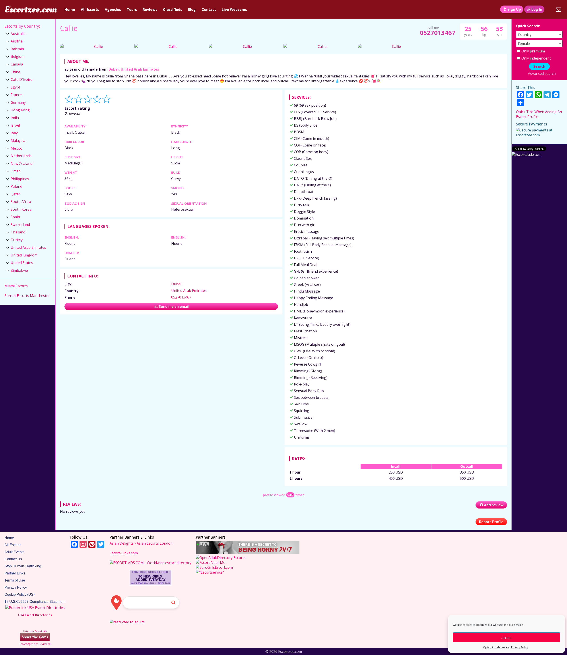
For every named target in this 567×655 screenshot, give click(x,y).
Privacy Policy (519, 647)
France (16, 94)
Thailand (18, 232)
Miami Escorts (16, 285)
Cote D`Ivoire (21, 79)
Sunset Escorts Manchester (27, 295)
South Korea (21, 209)
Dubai (114, 69)
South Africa (21, 201)
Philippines (20, 178)
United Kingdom (24, 255)
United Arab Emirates (140, 69)
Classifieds (172, 9)
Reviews (150, 9)
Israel (15, 125)
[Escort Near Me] (210, 562)
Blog (192, 9)
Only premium (532, 51)
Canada (17, 64)
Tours (132, 9)
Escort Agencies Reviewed (34, 643)
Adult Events (14, 552)
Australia (18, 33)
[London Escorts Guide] (151, 584)
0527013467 (437, 33)
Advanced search (541, 73)
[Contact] (559, 9)
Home (69, 9)
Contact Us (13, 559)
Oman (16, 171)
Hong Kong (20, 110)
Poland (16, 186)
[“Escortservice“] (210, 572)
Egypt (15, 87)
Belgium (17, 56)
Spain (15, 216)
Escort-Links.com (124, 553)
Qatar (15, 194)
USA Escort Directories (35, 615)
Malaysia (18, 140)
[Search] (549, 9)
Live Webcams (234, 9)
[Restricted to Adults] (127, 622)
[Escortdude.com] (526, 154)
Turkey (17, 239)
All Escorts (90, 9)
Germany (18, 102)
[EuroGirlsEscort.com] (214, 567)
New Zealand (21, 163)
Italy (14, 133)
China (15, 71)
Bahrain (17, 48)
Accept (506, 637)
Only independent (535, 58)
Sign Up (514, 9)
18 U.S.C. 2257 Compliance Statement (34, 601)
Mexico (16, 148)
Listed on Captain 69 (35, 631)
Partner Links (14, 573)
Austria (17, 41)
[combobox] (539, 34)
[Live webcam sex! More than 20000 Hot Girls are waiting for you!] (247, 552)
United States (22, 262)
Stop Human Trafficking (22, 566)
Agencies (113, 9)
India (15, 117)
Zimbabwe (19, 270)
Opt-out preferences (496, 647)
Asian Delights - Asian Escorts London (141, 543)
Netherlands (21, 155)
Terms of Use (14, 580)
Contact (209, 9)
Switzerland (20, 224)
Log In (536, 9)
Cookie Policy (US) (19, 594)
